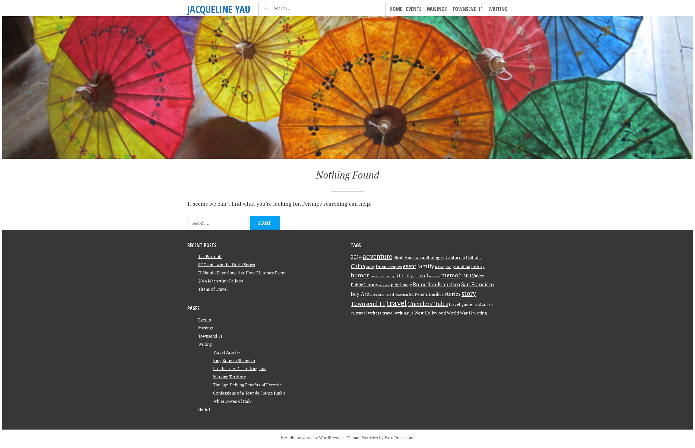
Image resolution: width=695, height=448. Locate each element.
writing (480, 313)
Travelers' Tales (428, 303)
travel (397, 303)
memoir (451, 275)
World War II (459, 313)
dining (370, 267)
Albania (398, 258)
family (425, 266)
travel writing (396, 313)
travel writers (368, 313)
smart (382, 295)
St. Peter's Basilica (426, 294)
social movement (397, 295)
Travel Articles (227, 352)
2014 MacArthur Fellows (221, 281)
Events (414, 8)
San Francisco (444, 284)
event (409, 266)
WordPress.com (399, 437)
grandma (461, 266)
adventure (377, 256)
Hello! (204, 409)
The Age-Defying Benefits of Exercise (247, 384)
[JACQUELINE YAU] (347, 87)
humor (360, 275)
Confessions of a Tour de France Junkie (249, 393)
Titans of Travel (213, 289)
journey (389, 276)
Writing (498, 8)
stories (452, 293)
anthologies (433, 257)
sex (375, 295)
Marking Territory (229, 376)
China (358, 266)
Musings (437, 8)
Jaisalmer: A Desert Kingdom (239, 368)
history (478, 266)
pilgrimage (401, 285)
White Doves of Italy (232, 401)
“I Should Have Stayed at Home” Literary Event (242, 272)
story (469, 293)
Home (396, 8)
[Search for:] (296, 8)
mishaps (384, 285)
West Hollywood (430, 313)
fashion (439, 267)
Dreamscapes (389, 266)
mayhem (434, 276)
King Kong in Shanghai (234, 360)
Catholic (474, 257)
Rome (420, 284)
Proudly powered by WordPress (310, 437)
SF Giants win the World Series (226, 264)
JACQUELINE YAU (218, 9)
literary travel (411, 275)
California (455, 257)
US (411, 313)
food (448, 267)
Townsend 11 (467, 8)
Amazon (413, 257)
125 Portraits (210, 256)
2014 (356, 256)
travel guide (460, 304)
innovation (377, 276)
